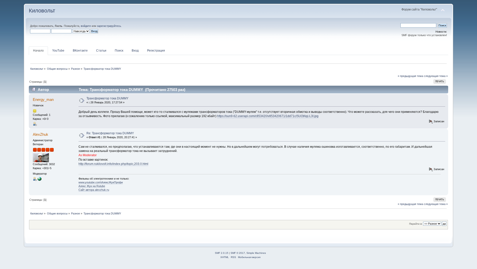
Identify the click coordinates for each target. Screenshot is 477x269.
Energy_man (43, 99)
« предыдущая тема (410, 75)
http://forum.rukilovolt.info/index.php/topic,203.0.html (113, 164)
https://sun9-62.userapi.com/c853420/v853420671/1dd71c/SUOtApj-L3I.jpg (267, 116)
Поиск (119, 50)
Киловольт (42, 10)
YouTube (58, 50)
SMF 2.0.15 (221, 253)
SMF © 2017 (238, 253)
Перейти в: (415, 223)
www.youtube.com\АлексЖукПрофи (101, 182)
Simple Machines (256, 253)
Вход (135, 50)
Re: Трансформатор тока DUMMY (110, 133)
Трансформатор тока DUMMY (107, 98)
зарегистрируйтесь (109, 25)
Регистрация (156, 50)
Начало (38, 50)
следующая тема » (436, 75)
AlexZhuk (40, 134)
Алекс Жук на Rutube (92, 186)
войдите (86, 25)
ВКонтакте (80, 50)
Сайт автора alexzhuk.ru (94, 189)
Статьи (101, 50)
